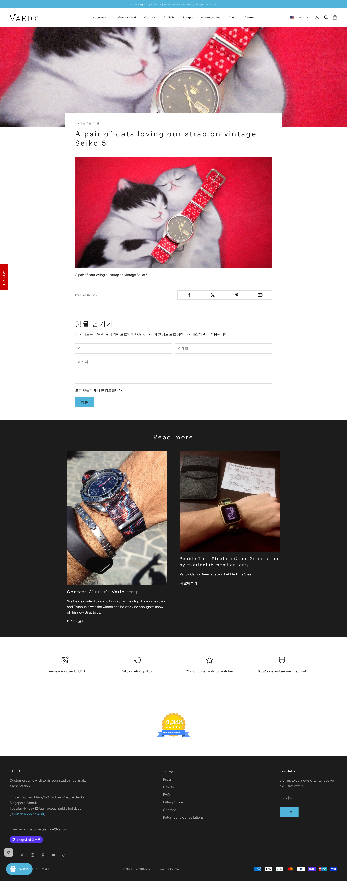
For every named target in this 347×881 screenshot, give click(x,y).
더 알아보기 (76, 621)
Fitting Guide (173, 802)
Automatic (100, 17)
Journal (169, 772)
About (250, 17)
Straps (187, 17)
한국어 (46, 869)
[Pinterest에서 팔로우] (43, 855)
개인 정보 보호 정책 (169, 334)
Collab (169, 17)
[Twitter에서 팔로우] (22, 855)
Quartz (149, 17)
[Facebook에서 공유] (189, 295)
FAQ (166, 795)
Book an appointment (27, 814)
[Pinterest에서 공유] (236, 295)
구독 (289, 812)
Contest (169, 810)
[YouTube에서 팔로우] (53, 855)
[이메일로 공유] (260, 295)
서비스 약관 (197, 334)
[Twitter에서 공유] (213, 295)
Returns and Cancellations (183, 817)
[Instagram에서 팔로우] (33, 855)
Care (233, 17)
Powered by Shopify (171, 869)
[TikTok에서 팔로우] (64, 855)
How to (168, 787)
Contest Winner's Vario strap (103, 591)
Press (167, 779)
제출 (85, 402)
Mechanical (127, 17)
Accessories (211, 17)
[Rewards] (19, 869)
